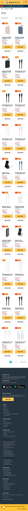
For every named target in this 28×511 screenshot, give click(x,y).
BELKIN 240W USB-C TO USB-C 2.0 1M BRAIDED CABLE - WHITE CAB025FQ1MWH (7, 275)
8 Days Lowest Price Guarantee (9, 441)
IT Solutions (6, 482)
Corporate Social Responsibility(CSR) (11, 413)
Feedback (5, 426)
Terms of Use (6, 412)
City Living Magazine (7, 472)
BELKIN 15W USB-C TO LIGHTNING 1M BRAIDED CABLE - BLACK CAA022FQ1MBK (19, 309)
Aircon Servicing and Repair (9, 431)
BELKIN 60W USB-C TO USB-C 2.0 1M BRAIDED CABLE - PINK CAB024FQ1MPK (20, 139)
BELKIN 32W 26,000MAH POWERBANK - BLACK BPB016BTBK (6, 241)
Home (2, 8)
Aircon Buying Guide (7, 469)
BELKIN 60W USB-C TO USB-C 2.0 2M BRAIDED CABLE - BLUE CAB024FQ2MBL (20, 173)
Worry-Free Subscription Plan (9, 454)
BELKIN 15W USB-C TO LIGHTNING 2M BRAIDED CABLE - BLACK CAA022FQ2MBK (6, 309)
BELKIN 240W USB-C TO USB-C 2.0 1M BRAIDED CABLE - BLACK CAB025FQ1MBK (7, 105)
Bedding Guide (6, 471)
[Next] (19, 362)
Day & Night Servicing (8, 464)
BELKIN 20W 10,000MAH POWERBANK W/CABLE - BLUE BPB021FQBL (19, 38)
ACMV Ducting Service (8, 485)
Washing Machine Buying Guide (9, 475)
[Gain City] (13, 2)
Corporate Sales (7, 489)
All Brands (7, 8)
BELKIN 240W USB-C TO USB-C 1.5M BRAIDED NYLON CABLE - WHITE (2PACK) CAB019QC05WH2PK (7, 342)
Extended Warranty (7, 450)
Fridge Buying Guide (7, 473)
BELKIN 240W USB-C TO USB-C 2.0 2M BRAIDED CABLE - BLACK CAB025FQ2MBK (20, 72)
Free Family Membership (8, 453)
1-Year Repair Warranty (8, 461)
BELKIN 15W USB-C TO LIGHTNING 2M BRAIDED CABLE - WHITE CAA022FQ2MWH (19, 275)
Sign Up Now (8, 399)
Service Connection (6, 439)
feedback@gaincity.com (8, 499)
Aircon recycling (7, 487)
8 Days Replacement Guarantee (9, 444)
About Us (5, 406)
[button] (13, 43)
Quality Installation (7, 459)
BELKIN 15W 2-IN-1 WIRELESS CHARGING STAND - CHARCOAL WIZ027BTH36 (6, 173)
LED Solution (6, 486)
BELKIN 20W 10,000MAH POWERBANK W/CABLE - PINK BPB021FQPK (6, 38)
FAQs (5, 420)
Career (5, 408)
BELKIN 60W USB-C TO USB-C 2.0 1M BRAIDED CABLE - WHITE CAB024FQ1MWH (7, 139)
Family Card (6, 409)
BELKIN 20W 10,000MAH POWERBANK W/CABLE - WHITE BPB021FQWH (19, 207)
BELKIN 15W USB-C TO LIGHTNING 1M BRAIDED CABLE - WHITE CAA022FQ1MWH (6, 207)
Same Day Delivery (7, 446)
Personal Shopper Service (8, 451)
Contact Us (6, 425)
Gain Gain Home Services (8, 456)
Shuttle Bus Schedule (8, 423)
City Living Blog (7, 415)
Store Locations (7, 422)
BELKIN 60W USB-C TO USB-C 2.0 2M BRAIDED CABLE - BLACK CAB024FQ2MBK (20, 105)
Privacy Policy (6, 411)
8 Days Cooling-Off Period (9, 443)
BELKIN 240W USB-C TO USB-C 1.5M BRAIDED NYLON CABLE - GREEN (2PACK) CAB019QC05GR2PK (20, 342)
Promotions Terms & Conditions (10, 436)
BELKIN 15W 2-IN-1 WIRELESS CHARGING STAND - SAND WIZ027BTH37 (19, 241)
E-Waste (5, 434)
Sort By (16, 18)
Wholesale (6, 480)
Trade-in (5, 448)
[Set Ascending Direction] (25, 18)
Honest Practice (7, 462)
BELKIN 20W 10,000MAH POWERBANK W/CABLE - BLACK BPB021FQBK (6, 72)
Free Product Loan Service (8, 447)
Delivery (5, 433)
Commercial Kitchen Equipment (9, 483)
